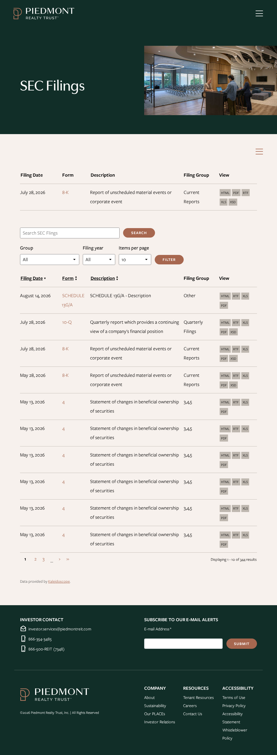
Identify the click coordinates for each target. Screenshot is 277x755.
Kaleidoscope (59, 581)
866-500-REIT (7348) (46, 649)
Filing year (93, 248)
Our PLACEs (154, 713)
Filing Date (32, 278)
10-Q (67, 322)
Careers (190, 705)
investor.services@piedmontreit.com (59, 628)
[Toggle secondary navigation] (259, 151)
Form (68, 278)
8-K (65, 192)
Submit (241, 643)
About (149, 697)
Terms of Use (233, 697)
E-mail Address (157, 628)
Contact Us (192, 713)
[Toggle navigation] (259, 13)
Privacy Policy (234, 705)
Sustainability (155, 705)
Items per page (134, 248)
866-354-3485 (40, 638)
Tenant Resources (198, 697)
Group (26, 248)
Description (103, 278)
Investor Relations (159, 721)
